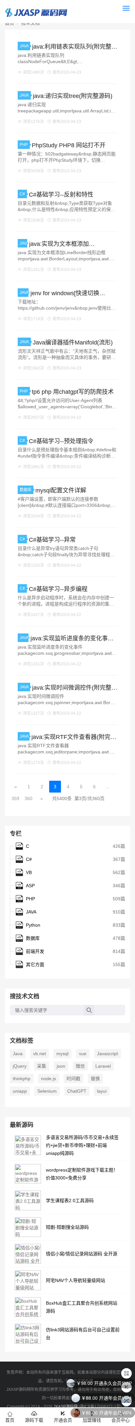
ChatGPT (77, 1091)
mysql (62, 1053)
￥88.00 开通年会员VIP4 (106, 1398)
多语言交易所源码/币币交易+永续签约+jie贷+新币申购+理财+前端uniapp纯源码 (82, 1145)
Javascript (107, 1053)
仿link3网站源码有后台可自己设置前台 (83, 1333)
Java (18, 1053)
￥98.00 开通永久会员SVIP (104, 1383)
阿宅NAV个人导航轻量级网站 (75, 1280)
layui (101, 1091)
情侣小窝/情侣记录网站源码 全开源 (81, 1253)
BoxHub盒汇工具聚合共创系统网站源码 (81, 1307)
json (61, 1066)
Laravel (103, 1066)
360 (28, 798)
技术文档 (30, 23)
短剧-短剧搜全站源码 (67, 1227)
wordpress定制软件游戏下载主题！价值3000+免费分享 (82, 1173)
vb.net (39, 1053)
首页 (9, 23)
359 (15, 798)
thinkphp (21, 1078)
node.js (48, 1078)
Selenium (47, 1091)
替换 (95, 1078)
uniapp (20, 1091)
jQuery (20, 1066)
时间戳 (73, 1078)
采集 (41, 1066)
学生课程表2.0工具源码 (70, 1200)
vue (83, 1053)
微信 (80, 1066)
